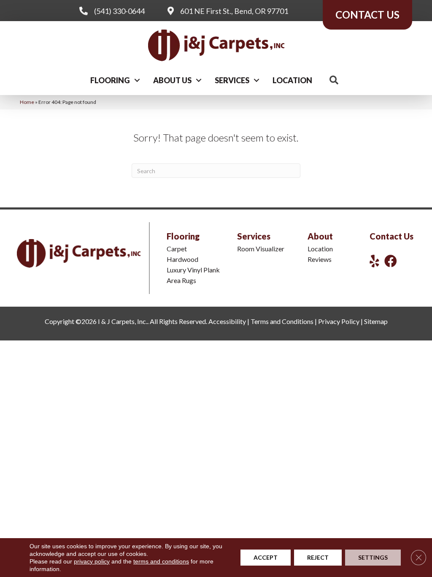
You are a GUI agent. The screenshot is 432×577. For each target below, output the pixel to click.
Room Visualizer (260, 249)
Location (292, 80)
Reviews (320, 259)
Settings (373, 557)
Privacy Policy (338, 321)
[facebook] (390, 260)
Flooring (110, 80)
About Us (172, 80)
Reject (318, 557)
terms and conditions (161, 561)
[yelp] (374, 260)
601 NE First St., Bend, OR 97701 (234, 11)
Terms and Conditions (282, 321)
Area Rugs (181, 280)
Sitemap (376, 321)
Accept (266, 557)
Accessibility (227, 321)
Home (27, 102)
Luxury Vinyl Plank (193, 270)
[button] (137, 80)
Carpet (177, 249)
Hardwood (182, 259)
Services (232, 80)
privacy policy (92, 561)
